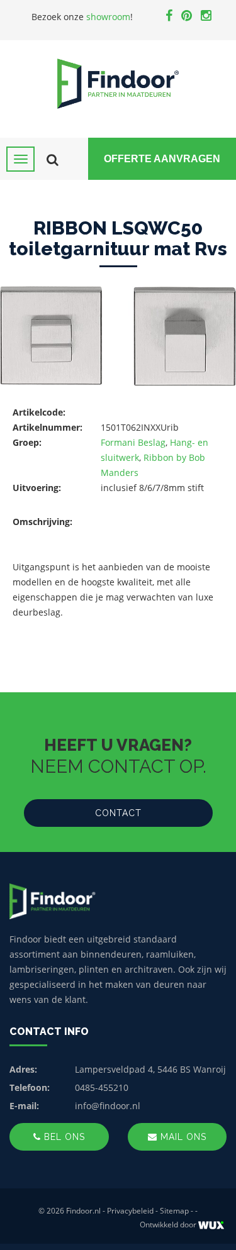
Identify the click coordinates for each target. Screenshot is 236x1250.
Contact (118, 813)
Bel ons (63, 1137)
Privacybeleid (130, 1210)
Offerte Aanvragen (162, 158)
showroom (108, 17)
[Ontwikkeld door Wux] (211, 1225)
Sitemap (174, 1210)
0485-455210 (101, 1087)
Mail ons (181, 1137)
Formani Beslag (133, 442)
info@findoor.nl (107, 1106)
